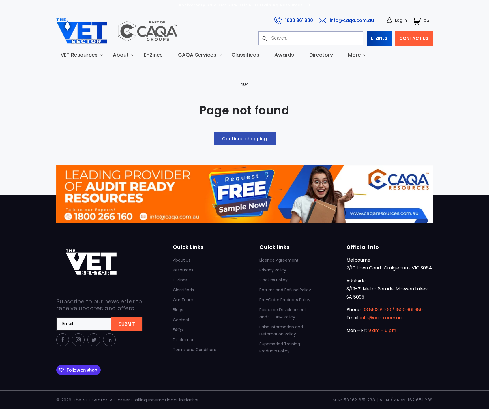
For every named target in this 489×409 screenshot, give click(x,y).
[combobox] (310, 38)
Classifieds (183, 290)
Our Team (183, 300)
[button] (79, 55)
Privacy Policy (272, 270)
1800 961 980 (299, 20)
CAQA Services (197, 55)
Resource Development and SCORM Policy (282, 313)
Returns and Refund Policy (285, 290)
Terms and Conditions (195, 349)
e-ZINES (379, 38)
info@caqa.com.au (352, 20)
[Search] (264, 38)
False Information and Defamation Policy (281, 330)
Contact (181, 320)
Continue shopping (244, 139)
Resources (183, 270)
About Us (181, 260)
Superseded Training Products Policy (279, 347)
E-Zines (180, 280)
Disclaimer (183, 339)
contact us (413, 38)
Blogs (178, 309)
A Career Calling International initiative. (155, 400)
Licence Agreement (279, 260)
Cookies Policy (273, 280)
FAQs (178, 330)
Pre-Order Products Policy (284, 300)
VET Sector (95, 400)
